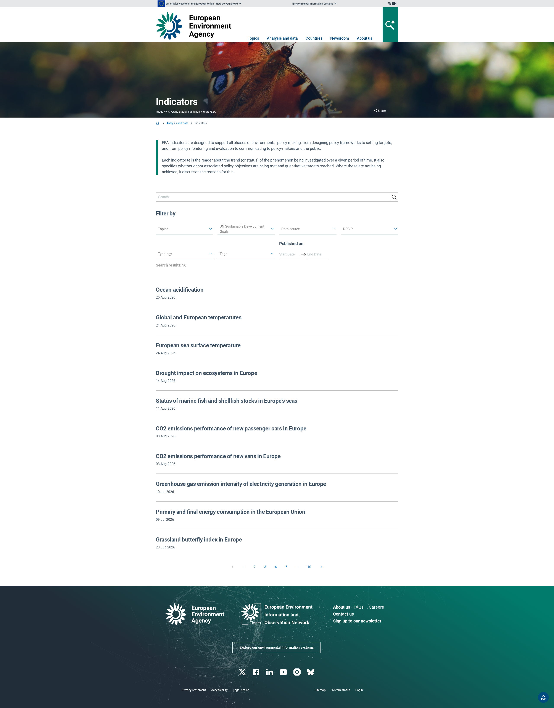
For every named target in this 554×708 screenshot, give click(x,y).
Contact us (343, 614)
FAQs (359, 607)
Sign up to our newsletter (357, 621)
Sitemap (320, 690)
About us (364, 38)
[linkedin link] (270, 672)
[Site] (195, 26)
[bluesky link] (311, 672)
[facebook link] (256, 672)
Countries (314, 38)
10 (309, 567)
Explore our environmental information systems (277, 647)
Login (359, 690)
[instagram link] (297, 672)
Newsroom (339, 38)
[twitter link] (242, 672)
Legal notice (241, 690)
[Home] (158, 123)
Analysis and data (282, 38)
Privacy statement (194, 690)
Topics (253, 38)
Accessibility (219, 690)
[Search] (394, 197)
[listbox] (199, 3)
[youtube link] (283, 672)
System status (340, 690)
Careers (376, 607)
